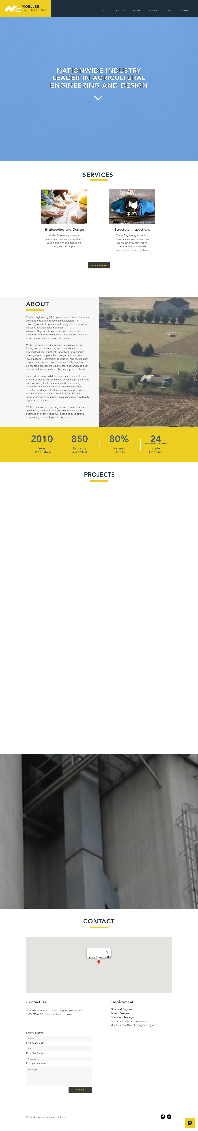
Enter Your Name (34, 1033)
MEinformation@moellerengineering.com (134, 1025)
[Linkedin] (169, 1116)
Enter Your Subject (35, 1053)
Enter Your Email (34, 1043)
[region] (57, 207)
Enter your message (36, 1063)
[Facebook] (163, 1116)
